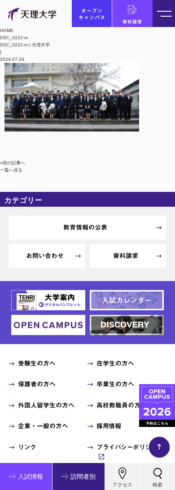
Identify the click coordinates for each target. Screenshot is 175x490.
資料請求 (132, 21)
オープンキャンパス (92, 14)
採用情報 (108, 426)
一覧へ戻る (11, 170)
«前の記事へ (12, 162)
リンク (27, 447)
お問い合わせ (45, 256)
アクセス (122, 484)
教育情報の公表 (85, 227)
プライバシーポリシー (126, 447)
